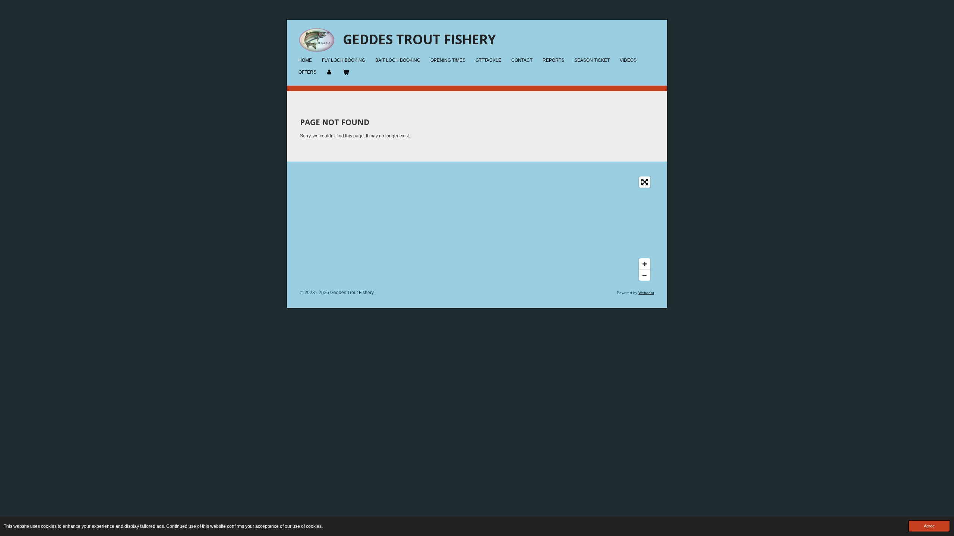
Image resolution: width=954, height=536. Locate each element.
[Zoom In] (644, 263)
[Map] (477, 228)
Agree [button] (929, 526)
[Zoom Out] (644, 275)
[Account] (329, 73)
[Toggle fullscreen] (644, 182)
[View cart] (346, 73)
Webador (646, 293)
